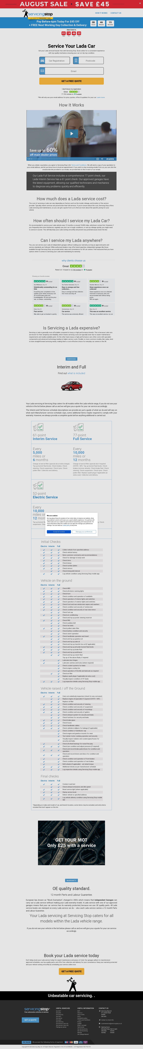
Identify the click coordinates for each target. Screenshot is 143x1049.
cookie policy (66, 525)
